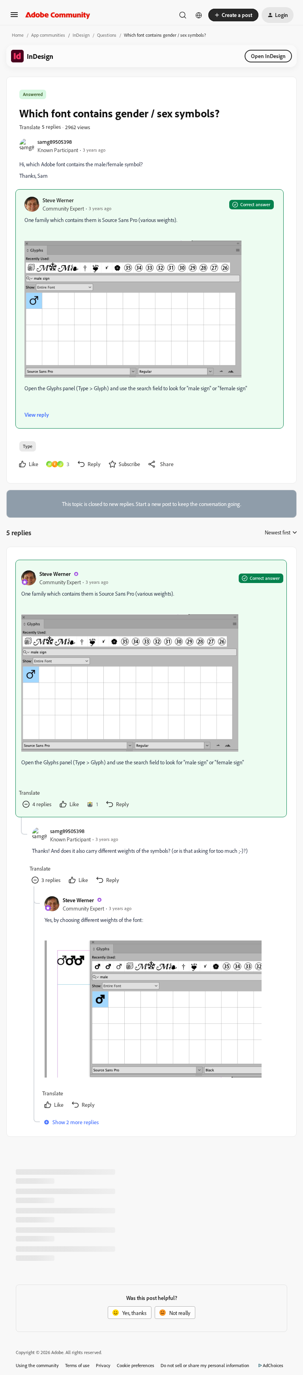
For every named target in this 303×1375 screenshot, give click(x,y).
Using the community (37, 1365)
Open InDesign (268, 56)
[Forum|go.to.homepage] (57, 15)
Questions (106, 35)
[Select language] (199, 15)
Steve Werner (58, 200)
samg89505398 (54, 141)
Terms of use (77, 1365)
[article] (151, 688)
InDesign (81, 35)
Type (27, 446)
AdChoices (273, 1365)
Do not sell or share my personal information (205, 1365)
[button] (14, 17)
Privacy (103, 1365)
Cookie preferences (135, 1365)
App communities (48, 35)
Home (18, 35)
